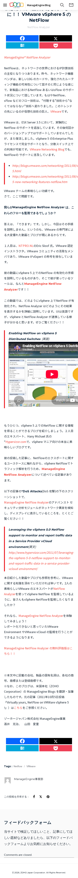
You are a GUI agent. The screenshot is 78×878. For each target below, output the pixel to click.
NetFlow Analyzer (38, 27)
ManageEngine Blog (38, 5)
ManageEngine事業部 (28, 779)
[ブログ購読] (71, 5)
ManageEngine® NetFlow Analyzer (27, 57)
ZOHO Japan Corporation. (33, 872)
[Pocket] (55, 45)
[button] (62, 4)
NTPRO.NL (26, 245)
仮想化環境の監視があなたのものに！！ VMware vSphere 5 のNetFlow (39, 14)
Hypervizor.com (15, 441)
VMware (55, 111)
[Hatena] (22, 45)
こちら (18, 707)
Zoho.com (16, 5)
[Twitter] (55, 38)
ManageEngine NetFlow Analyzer (26, 502)
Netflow (18, 766)
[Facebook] (5, 6)
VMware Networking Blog (47, 149)
